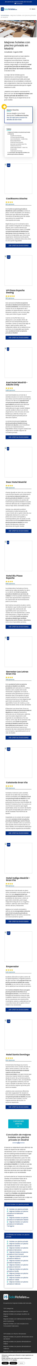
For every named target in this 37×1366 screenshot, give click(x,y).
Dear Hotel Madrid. (16, 141)
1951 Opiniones (10, 298)
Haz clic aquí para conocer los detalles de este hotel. (17, 119)
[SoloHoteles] (9, 9)
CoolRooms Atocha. (16, 135)
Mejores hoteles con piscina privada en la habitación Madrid (17, 1219)
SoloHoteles (5, 15)
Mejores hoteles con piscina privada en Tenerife (17, 1274)
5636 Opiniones (10, 584)
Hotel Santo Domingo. (17, 151)
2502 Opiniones (10, 788)
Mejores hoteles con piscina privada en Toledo (17, 1279)
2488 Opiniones (10, 390)
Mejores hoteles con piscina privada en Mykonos (17, 1262)
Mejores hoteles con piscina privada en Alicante (17, 1245)
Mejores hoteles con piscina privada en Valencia (17, 1283)
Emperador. (14, 149)
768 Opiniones (10, 679)
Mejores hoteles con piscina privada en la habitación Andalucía (17, 1213)
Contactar (19, 3)
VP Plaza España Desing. (17, 137)
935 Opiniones (10, 886)
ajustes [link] (15, 1360)
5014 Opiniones (10, 1060)
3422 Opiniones (10, 972)
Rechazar (13, 1363)
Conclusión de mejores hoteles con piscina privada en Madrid (18, 153)
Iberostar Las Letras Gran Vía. (19, 144)
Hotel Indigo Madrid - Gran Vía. (19, 147)
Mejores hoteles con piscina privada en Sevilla (17, 1270)
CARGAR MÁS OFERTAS (18, 1122)
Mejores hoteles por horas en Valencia (15, 1311)
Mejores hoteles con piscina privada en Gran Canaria (17, 1253)
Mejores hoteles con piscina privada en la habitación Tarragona (17, 1224)
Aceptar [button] (5, 1363)
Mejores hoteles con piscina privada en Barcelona (17, 1249)
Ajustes (21, 1363)
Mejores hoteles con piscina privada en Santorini (17, 1266)
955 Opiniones (10, 204)
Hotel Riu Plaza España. (17, 142)
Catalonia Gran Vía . (16, 146)
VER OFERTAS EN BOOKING (19, 245)
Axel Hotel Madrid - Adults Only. (19, 139)
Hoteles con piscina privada (18, 1209)
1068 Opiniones (10, 488)
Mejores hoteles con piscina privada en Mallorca (17, 1257)
